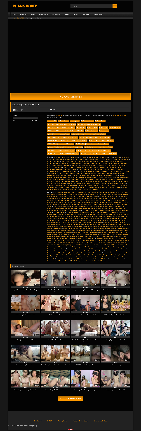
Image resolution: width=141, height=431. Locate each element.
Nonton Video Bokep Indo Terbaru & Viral (85, 232)
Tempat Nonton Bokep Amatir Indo (62, 255)
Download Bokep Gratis (63, 202)
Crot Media (126, 171)
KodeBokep (116, 177)
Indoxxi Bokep (91, 175)
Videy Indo (105, 187)
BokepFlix (65, 163)
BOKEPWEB (83, 171)
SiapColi (83, 185)
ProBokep (64, 183)
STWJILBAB (105, 185)
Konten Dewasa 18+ (75, 210)
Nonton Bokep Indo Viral (114, 218)
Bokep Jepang (43, 14)
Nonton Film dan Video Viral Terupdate (73, 230)
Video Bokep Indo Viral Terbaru (61, 257)
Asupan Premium (93, 157)
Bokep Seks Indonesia (114, 200)
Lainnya (66, 14)
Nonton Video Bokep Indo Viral (108, 232)
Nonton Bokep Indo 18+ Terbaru (113, 214)
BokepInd (59, 165)
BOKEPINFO (121, 165)
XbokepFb (66, 189)
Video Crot (74, 187)
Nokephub (119, 179)
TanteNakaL (114, 185)
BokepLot (66, 167)
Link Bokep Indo (105, 210)
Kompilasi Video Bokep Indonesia (57, 210)
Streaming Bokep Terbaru (96, 251)
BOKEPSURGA (82, 169)
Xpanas (80, 189)
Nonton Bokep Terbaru (89, 224)
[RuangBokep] (24, 6)
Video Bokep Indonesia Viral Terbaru (98, 257)
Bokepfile (58, 163)
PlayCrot (49, 183)
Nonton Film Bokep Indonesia (101, 228)
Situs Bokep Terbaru (89, 238)
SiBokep (89, 185)
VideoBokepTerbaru (95, 187)
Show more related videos (70, 398)
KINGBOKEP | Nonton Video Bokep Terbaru (61, 144)
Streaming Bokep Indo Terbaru (56, 249)
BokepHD (72, 163)
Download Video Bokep (71, 97)
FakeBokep (101, 173)
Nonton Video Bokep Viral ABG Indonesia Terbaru (99, 236)
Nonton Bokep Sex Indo (73, 224)
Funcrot (116, 173)
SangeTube (50, 185)
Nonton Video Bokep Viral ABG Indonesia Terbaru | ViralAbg (66, 147)
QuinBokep (79, 183)
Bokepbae (74, 161)
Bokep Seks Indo (101, 200)
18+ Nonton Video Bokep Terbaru (110, 192)
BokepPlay (103, 167)
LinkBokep (67, 179)
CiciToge (119, 171)
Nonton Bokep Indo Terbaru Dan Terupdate (79, 216)
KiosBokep (101, 177)
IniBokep (109, 175)
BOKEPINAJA (51, 165)
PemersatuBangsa (86, 181)
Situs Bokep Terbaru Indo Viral (105, 238)
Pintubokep (107, 181)
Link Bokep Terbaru (59, 212)
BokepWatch (74, 171)
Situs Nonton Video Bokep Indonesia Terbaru (66, 242)
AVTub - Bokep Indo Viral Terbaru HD (90, 124)
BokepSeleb (51, 169)
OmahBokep (59, 181)
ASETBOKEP (83, 157)
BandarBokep (125, 157)
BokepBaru (81, 161)
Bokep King (109, 159)
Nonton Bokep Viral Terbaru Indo (107, 224)
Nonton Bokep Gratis (64, 214)
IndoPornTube (65, 175)
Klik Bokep (108, 177)
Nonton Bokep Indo (77, 214)
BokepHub (87, 163)
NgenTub (90, 179)
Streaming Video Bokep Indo (71, 253)
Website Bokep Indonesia (102, 261)
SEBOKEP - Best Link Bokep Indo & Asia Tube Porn (64, 153)
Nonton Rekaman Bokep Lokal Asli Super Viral (100, 230)
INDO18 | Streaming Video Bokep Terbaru (102, 140)
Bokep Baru (54, 196)
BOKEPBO (89, 161)
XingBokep (73, 189)
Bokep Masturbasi (88, 121)
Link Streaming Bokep (114, 212)
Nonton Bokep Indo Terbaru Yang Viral (68, 218)
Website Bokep (56, 189)
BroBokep (104, 171)
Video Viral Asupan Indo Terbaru (66, 259)
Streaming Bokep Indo (119, 247)
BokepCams (112, 161)
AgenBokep (57, 157)
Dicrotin (59, 173)
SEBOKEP (70, 185)
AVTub (111, 157)
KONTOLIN (50, 179)
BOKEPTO (106, 169)
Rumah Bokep (105, 183)
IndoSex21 (74, 175)
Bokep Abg (59, 115)
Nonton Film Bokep (91, 226)
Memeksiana (83, 179)
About (54, 109)
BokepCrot (120, 161)
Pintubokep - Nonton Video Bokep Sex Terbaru (99, 147)
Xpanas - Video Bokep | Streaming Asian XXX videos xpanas (100, 153)
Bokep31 (50, 161)
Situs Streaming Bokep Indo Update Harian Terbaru (72, 244)
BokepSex (59, 169)
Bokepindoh (102, 165)
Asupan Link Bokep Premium (98, 194)
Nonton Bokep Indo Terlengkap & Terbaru (93, 218)
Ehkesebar (87, 173)
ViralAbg (112, 187)
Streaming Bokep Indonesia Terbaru (76, 251)
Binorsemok (75, 159)
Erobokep (94, 173)
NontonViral (50, 181)
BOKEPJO (50, 167)
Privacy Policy (62, 421)
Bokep (33, 14)
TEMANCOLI (123, 185)
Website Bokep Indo (87, 261)
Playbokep (124, 181)
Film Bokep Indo (60, 204)
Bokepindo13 (75, 165)
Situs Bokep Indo (61, 238)
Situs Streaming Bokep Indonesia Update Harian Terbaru (107, 244)
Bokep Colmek (64, 121)
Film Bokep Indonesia (72, 204)
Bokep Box (90, 159)
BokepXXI (91, 171)
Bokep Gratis (63, 196)
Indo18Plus (56, 175)
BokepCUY (50, 163)
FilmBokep (109, 173)
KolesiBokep (125, 177)
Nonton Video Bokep (121, 230)
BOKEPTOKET (122, 169)
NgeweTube (98, 179)
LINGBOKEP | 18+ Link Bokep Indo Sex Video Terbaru (93, 144)
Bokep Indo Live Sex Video (77, 196)
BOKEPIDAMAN (107, 163)
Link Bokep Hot (94, 210)
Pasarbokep (75, 181)
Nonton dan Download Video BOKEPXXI (71, 226)
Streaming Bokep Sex (119, 115)
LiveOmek (75, 179)
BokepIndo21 (93, 165)
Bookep (97, 171)
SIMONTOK (97, 185)
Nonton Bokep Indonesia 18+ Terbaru (113, 220)
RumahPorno (114, 183)
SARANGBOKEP (60, 185)
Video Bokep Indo (104, 255)
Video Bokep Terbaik (117, 257)
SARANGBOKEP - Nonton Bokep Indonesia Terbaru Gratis (94, 150)
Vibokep (67, 187)
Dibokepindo (52, 173)
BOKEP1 (126, 159)
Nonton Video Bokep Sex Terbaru (112, 234)
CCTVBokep (111, 171)
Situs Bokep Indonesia (74, 238)
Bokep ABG (20, 18)
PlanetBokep (116, 181)
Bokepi (93, 163)
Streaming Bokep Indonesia (55, 251)
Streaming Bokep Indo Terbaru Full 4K (78, 249)
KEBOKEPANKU (72, 177)
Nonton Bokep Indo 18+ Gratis (93, 214)
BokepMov (88, 167)
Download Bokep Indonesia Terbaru (102, 202)
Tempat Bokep (51, 187)
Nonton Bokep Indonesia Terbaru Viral (114, 222)
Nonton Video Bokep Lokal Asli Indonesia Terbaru (86, 234)
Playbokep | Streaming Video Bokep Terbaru (61, 150)
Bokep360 (57, 161)
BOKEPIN (116, 163)
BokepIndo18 (84, 165)
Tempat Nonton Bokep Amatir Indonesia (86, 255)
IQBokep (115, 175)
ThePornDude (98, 14)
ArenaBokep (74, 157)
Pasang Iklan (86, 14)
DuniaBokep (72, 173)
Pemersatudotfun (98, 181)
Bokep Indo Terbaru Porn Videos (109, 196)
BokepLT (72, 167)
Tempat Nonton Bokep (80, 421)
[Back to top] (135, 425)
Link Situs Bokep (101, 212)
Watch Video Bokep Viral (116, 259)
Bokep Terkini (118, 159)
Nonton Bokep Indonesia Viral (56, 224)
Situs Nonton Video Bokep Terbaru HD (93, 242)
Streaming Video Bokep (54, 253)
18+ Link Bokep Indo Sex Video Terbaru (87, 192)
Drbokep (65, 173)
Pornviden (57, 183)
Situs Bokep (118, 236)
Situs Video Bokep (100, 421)
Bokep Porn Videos (88, 200)
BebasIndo (59, 159)
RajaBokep (87, 183)
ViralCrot (118, 187)
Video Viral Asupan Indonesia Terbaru (88, 259)
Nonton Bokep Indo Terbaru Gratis (104, 216)
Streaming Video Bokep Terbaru (112, 253)
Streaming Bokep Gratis (104, 247)
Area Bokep (65, 157)
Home (14, 14)
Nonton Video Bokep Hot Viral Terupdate (59, 232)
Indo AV (122, 173)
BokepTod (113, 169)
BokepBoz (96, 161)
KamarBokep (51, 177)
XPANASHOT (87, 189)
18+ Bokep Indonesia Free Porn (64, 192)
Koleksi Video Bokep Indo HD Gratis (66, 208)
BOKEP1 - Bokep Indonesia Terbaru (59, 134)
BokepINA (123, 163)
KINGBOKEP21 (92, 177)
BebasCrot (51, 159)
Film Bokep (50, 204)
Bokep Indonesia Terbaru (90, 198)
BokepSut (91, 169)
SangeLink (123, 183)
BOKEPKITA (58, 167)
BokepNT (96, 167)
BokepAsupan (65, 161)
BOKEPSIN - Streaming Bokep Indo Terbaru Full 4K (95, 137)
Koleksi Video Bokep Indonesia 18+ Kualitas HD (92, 208)
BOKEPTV (58, 171)
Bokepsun (74, 169)
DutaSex (80, 173)
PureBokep (71, 183)
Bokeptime (98, 169)
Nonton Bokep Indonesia (70, 220)
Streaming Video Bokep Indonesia (91, 253)
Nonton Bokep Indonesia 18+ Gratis (90, 220)
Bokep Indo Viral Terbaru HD (72, 198)
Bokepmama (80, 167)
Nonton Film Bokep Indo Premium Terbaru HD (77, 228)
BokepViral (66, 171)
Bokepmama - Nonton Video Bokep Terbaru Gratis (63, 137)
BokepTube (50, 171)
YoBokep (95, 189)
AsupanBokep (104, 157)
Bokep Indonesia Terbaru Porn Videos (110, 198)
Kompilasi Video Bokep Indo (116, 208)
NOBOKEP (112, 179)
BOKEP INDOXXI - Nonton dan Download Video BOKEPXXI (66, 131)
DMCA (49, 421)
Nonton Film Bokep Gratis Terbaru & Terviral (111, 226)
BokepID (98, 163)
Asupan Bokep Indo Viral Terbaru (78, 194)
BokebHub (83, 159)
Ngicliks (105, 179)
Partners (75, 14)
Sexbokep (77, 185)
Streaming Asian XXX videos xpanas (85, 247)
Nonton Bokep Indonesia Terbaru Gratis (90, 222)
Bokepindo (66, 165)
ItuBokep (122, 175)
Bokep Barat (56, 14)
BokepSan (118, 167)
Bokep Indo (23, 14)
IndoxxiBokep (101, 175)
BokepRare (110, 167)
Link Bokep (85, 210)
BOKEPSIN (66, 169)
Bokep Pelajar (101, 121)
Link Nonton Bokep (72, 212)
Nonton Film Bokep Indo (54, 228)
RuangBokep (95, 183)
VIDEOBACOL (83, 187)
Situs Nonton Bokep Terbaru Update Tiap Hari (71, 240)
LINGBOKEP (59, 179)
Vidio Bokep (104, 259)
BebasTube (66, 159)
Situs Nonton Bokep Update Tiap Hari (97, 240)
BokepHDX (79, 163)
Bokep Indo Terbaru (92, 196)
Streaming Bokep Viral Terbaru (114, 251)
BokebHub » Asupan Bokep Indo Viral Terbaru (62, 127)
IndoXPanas (82, 175)
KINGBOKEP (82, 177)
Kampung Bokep (61, 177)
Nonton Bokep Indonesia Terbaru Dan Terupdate (62, 222)
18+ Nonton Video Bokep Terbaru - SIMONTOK (62, 124)
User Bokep (60, 187)
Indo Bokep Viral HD (87, 204)
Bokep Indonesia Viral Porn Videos (71, 200)
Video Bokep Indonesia (79, 257)
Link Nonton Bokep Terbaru (87, 212)
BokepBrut (104, 161)
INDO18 (49, 175)
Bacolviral (117, 157)
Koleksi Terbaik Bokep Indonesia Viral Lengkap (93, 206)
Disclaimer (38, 421)
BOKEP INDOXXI (100, 159)
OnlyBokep (67, 181)
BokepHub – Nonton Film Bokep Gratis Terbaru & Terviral (89, 134)
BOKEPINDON (111, 165)
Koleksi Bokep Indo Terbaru (102, 204)
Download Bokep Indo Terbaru (80, 202)
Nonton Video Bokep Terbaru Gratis (72, 236)
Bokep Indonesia (115, 127)
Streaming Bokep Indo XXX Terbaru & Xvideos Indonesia (108, 249)
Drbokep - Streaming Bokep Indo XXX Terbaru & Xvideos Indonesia (68, 140)
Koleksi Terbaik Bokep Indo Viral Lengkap (65, 206)
